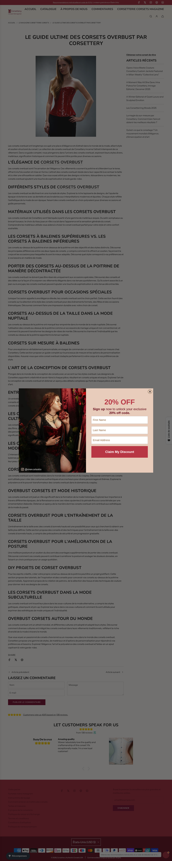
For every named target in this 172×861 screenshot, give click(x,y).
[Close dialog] (150, 391)
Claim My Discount (119, 452)
